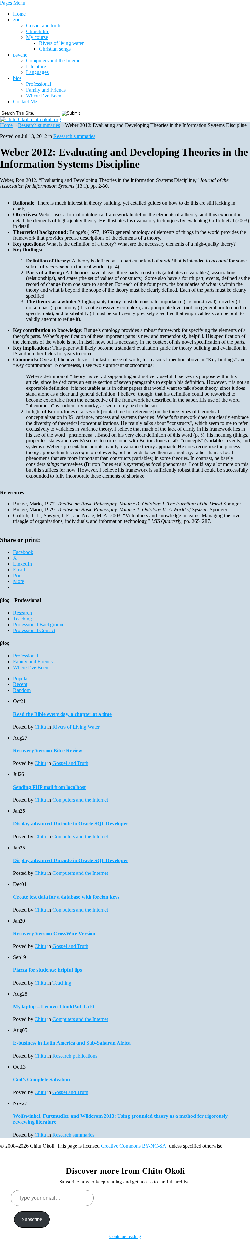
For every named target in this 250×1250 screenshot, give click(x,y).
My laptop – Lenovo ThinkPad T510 (53, 1006)
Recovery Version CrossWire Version (54, 933)
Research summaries (39, 125)
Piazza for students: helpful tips (47, 970)
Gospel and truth (43, 25)
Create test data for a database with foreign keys (66, 896)
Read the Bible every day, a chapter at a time (62, 714)
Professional (38, 84)
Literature (36, 66)
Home (19, 14)
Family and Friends (46, 90)
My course (37, 37)
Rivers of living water (61, 43)
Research (22, 613)
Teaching (22, 618)
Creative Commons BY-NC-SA (133, 1146)
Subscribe (32, 1219)
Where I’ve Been (43, 95)
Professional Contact (34, 630)
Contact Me (25, 101)
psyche (20, 54)
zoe (16, 19)
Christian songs (55, 49)
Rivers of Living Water (76, 727)
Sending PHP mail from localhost (49, 787)
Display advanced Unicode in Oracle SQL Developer (70, 823)
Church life (37, 31)
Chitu (40, 727)
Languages (37, 72)
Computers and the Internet (54, 60)
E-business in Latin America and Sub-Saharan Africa (72, 1043)
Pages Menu (12, 3)
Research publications (74, 1056)
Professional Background (39, 624)
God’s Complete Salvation (41, 1079)
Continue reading (125, 1236)
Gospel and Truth (70, 763)
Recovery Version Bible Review (47, 750)
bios (17, 78)
